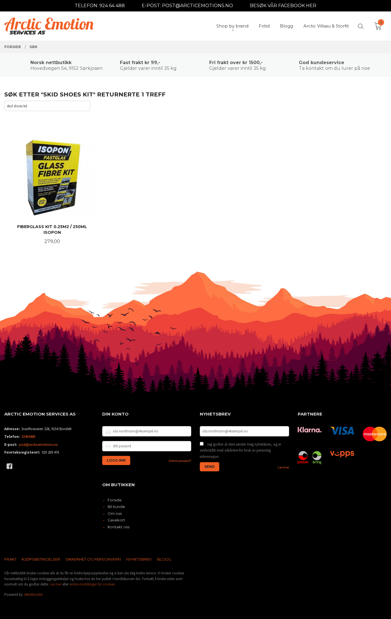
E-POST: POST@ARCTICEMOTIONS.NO (187, 5)
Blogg (164, 559)
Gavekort (116, 520)
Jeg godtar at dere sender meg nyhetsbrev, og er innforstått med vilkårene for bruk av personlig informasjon (240, 450)
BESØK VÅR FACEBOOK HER (283, 5)
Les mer (283, 467)
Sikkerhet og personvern (93, 559)
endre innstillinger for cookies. (93, 584)
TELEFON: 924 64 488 (100, 5)
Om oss (115, 513)
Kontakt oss (118, 527)
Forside (115, 500)
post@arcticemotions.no (38, 444)
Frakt (10, 559)
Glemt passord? (180, 460)
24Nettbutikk (33, 594)
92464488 (28, 436)
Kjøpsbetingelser (41, 559)
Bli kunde (116, 506)
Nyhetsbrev (139, 559)
